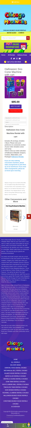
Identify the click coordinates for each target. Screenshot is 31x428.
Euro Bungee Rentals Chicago (15, 390)
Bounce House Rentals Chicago (15, 373)
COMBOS (21, 33)
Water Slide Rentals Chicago (15, 376)
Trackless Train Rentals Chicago (15, 387)
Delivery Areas (22, 55)
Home (3, 55)
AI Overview (15, 406)
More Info (15, 226)
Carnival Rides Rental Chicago (16, 368)
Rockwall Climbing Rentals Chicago (15, 393)
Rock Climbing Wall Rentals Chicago (15, 384)
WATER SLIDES (11, 33)
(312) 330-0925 (15, 62)
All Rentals (11, 55)
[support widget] (29, 425)
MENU (16, 2)
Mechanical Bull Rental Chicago (15, 370)
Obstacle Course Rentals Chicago (15, 379)
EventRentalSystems (18, 415)
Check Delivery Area (15, 111)
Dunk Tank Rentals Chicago (15, 381)
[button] (24, 217)
